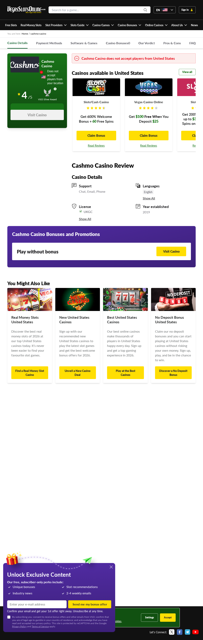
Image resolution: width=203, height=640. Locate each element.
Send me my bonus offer (90, 604)
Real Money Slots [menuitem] (31, 25)
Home (25, 33)
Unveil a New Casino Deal (77, 373)
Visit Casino (37, 114)
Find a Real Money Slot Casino (29, 373)
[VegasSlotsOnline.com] (26, 9)
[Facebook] (179, 632)
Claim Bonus (96, 135)
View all (187, 72)
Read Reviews (96, 145)
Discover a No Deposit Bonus (173, 373)
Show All (149, 198)
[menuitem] (56, 25)
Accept (168, 617)
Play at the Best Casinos (125, 373)
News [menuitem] (194, 25)
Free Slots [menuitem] (11, 25)
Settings (149, 617)
